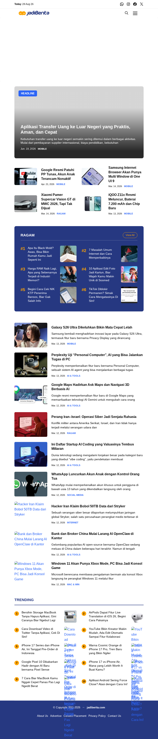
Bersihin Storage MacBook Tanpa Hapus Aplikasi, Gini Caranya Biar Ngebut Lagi (39, 616)
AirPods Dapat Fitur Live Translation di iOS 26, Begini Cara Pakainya (107, 616)
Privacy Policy (97, 715)
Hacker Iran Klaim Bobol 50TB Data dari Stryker (88, 506)
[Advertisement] (79, 46)
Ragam (61, 214)
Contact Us (114, 715)
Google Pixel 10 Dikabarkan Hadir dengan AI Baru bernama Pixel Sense (40, 665)
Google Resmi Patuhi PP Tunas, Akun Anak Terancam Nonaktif (58, 174)
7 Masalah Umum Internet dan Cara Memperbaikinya (100, 253)
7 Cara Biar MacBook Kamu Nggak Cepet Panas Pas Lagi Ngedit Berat (41, 682)
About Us (42, 715)
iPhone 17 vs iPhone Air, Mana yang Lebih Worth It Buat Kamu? (106, 665)
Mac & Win (73, 584)
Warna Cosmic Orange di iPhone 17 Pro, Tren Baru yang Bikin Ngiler (105, 649)
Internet (72, 523)
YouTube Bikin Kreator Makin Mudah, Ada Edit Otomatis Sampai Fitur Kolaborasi (108, 632)
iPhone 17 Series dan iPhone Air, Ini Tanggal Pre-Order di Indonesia (40, 649)
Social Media (75, 495)
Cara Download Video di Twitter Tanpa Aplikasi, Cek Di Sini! (41, 632)
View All (130, 235)
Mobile (42, 149)
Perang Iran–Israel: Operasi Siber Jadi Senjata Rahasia (93, 417)
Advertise (56, 715)
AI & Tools (73, 376)
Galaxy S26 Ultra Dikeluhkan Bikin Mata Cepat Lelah (91, 327)
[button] (126, 13)
